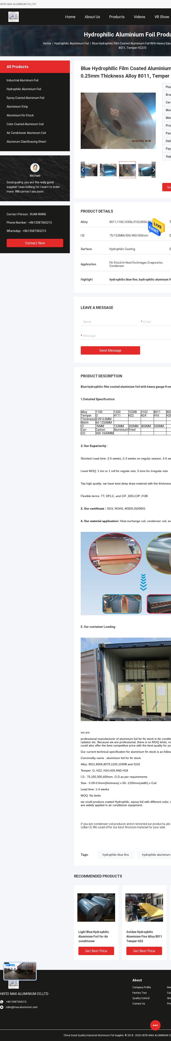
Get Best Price (96, 951)
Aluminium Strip (17, 106)
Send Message (110, 350)
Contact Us (138, 1003)
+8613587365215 (40, 222)
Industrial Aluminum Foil (22, 80)
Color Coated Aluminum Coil (25, 124)
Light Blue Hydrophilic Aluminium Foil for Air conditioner (93, 936)
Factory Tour (139, 992)
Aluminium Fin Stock (20, 115)
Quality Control (141, 998)
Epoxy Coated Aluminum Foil (25, 97)
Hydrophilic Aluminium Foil (71, 43)
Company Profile (141, 987)
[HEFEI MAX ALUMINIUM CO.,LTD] (13, 16)
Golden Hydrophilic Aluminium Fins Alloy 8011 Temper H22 (144, 936)
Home (47, 43)
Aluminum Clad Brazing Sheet (26, 141)
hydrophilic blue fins (116, 854)
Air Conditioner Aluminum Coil (26, 133)
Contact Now (35, 243)
